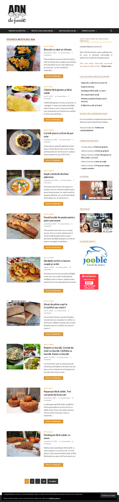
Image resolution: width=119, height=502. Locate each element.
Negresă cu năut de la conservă (94, 83)
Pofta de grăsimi (101, 147)
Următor (52, 481)
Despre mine (106, 66)
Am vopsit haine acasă (90, 94)
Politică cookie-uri (54, 498)
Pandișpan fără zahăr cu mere (93, 91)
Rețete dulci (48, 87)
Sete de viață (100, 161)
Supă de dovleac (87, 87)
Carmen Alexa (65, 53)
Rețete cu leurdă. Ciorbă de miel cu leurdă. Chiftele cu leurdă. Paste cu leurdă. (58, 350)
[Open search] (111, 31)
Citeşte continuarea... (52, 75)
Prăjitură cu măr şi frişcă (91, 105)
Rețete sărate (49, 46)
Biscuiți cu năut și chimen (58, 49)
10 (44, 481)
